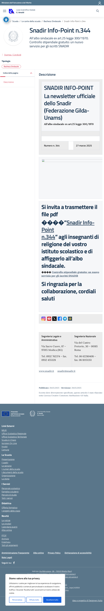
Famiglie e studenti (10, 491)
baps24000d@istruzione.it (65, 574)
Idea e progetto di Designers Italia (87, 600)
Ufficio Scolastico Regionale (14, 433)
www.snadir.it (46, 371)
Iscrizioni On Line (9, 443)
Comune (5, 449)
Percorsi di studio (9, 494)
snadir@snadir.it (66, 371)
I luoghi (5, 462)
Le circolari (6, 523)
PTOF (4, 535)
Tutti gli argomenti (10, 545)
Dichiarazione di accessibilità (78, 552)
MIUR (4, 430)
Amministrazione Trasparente (15, 552)
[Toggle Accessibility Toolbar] (6, 19)
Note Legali (7, 557)
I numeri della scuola (11, 469)
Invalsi (4, 446)
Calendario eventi (9, 526)
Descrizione (9, 82)
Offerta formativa (9, 507)
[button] (17, 73)
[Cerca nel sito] (97, 11)
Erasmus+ (6, 542)
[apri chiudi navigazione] (4, 11)
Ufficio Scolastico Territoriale (14, 436)
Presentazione (8, 459)
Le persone (7, 465)
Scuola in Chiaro (9, 440)
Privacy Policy (54, 552)
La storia (5, 478)
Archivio (5, 538)
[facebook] (14, 563)
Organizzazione (8, 475)
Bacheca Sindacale (11, 66)
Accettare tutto (52, 599)
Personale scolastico (11, 488)
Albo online (7, 530)
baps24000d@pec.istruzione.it (65, 576)
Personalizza (17, 599)
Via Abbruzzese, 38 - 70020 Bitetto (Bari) (55, 571)
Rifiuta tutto (34, 599)
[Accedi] (99, 2)
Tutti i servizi (7, 498)
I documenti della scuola (12, 472)
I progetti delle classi (11, 510)
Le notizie (6, 520)
